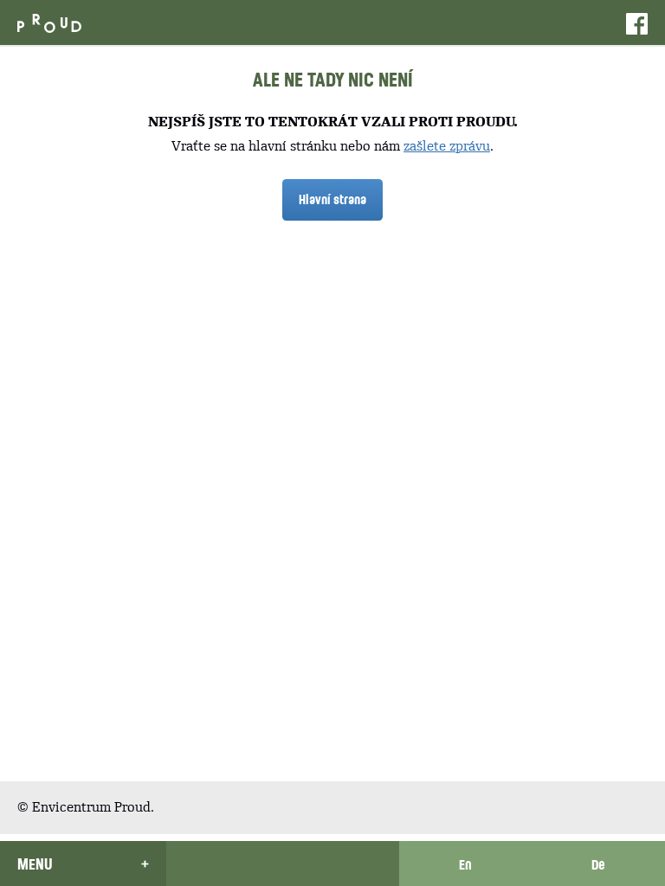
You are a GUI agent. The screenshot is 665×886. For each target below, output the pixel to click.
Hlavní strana (332, 199)
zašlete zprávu (447, 146)
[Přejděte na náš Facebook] (637, 22)
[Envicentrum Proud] (49, 21)
